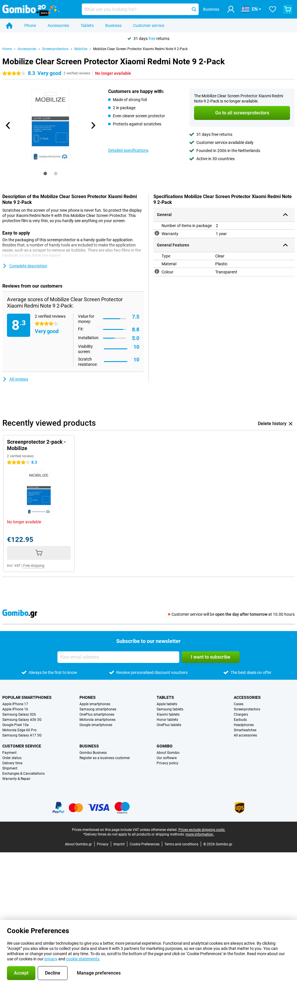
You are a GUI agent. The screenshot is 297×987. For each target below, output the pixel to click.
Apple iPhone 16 (15, 709)
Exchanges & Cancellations (23, 774)
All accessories (245, 735)
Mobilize (80, 49)
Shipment (9, 768)
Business (113, 25)
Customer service (148, 25)
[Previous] (8, 125)
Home (7, 49)
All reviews (18, 379)
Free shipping (33, 566)
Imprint (119, 844)
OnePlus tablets (169, 725)
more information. (200, 834)
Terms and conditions (181, 844)
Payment (9, 753)
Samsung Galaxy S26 (19, 714)
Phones (87, 697)
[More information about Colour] (157, 271)
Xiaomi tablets (168, 714)
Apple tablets (167, 704)
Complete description (28, 266)
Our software (167, 758)
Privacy (102, 844)
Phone (30, 25)
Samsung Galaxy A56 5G (21, 720)
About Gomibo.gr (78, 844)
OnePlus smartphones (96, 714)
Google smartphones (95, 725)
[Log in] (231, 9)
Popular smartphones (27, 697)
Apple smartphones (94, 704)
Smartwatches (245, 730)
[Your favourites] (273, 9)
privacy (50, 959)
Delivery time (12, 763)
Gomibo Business (93, 753)
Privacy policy (167, 763)
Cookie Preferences (145, 844)
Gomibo (165, 746)
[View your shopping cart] (288, 9)
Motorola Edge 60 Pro (19, 730)
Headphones (244, 725)
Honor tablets (167, 720)
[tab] (45, 173)
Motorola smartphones (97, 720)
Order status (11, 758)
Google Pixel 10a (15, 725)
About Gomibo (168, 753)
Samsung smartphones (97, 709)
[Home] (9, 25)
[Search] (194, 9)
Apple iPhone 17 (15, 704)
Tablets (87, 25)
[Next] (93, 125)
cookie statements (82, 959)
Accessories (58, 25)
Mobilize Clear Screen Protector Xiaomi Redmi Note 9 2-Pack (140, 49)
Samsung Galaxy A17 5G (21, 735)
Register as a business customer (104, 758)
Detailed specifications (128, 150)
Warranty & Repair (16, 779)
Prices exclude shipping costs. (201, 830)
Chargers (241, 714)
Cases (238, 704)
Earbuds (240, 720)
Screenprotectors (55, 49)
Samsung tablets (170, 709)
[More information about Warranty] (157, 233)
